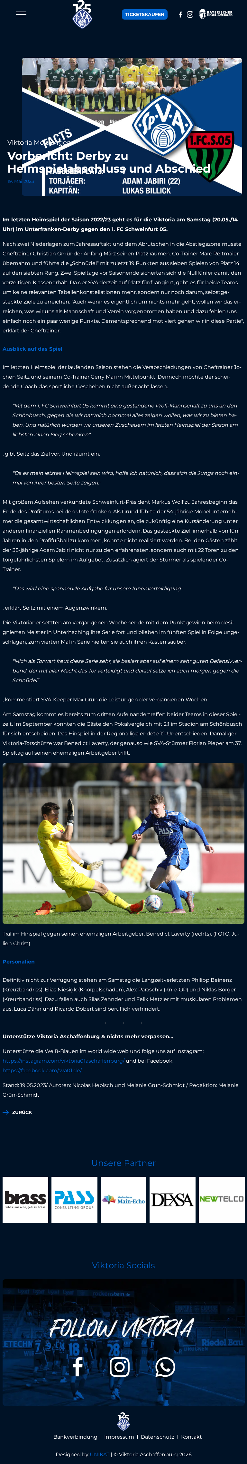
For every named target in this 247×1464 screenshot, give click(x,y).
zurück (22, 1112)
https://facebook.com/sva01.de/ (43, 1070)
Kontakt (191, 1437)
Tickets (144, 14)
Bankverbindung (75, 1437)
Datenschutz (157, 1437)
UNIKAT (99, 1454)
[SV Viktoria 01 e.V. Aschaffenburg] (82, 14)
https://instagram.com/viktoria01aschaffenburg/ (64, 1061)
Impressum (119, 1437)
